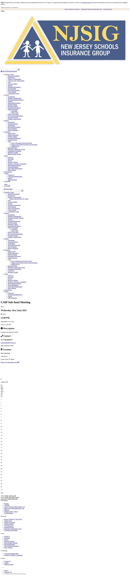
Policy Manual (12, 170)
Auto (9, 82)
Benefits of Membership (14, 98)
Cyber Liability (12, 92)
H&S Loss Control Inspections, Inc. (14, 508)
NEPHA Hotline (12, 104)
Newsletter (14, 111)
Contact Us (11, 175)
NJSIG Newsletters (13, 135)
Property (10, 85)
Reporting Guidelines (14, 76)
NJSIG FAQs (11, 133)
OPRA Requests (12, 180)
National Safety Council (11, 511)
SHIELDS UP (15, 146)
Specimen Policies (13, 117)
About (6, 156)
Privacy (6, 570)
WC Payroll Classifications (15, 116)
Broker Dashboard (107, 9)
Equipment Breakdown (14, 87)
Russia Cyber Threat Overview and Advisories (24, 144)
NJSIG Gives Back (13, 114)
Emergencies (11, 77)
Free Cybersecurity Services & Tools (21, 143)
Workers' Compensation (14, 79)
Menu (6, 184)
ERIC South (15, 497)
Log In (6, 181)
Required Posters (12, 148)
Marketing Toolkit (13, 152)
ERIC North (8, 496)
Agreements (11, 122)
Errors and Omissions (14, 90)
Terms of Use (8, 572)
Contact (6, 173)
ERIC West (8, 497)
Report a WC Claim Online (16, 80)
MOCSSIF (14, 499)
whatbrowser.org (86, 2)
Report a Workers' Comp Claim (72, 9)
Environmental (12, 88)
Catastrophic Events (13, 93)
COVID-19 (11, 270)
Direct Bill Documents (14, 103)
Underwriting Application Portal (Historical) (91, 9)
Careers (10, 178)
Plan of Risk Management (9, 71)
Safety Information (13, 109)
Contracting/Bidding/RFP (15, 176)
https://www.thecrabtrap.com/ (9, 362)
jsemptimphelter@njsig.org (8, 342)
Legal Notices (8, 172)
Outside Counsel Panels (14, 119)
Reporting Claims (9, 74)
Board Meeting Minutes (14, 165)
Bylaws (10, 160)
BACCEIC (4, 499)
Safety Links (14, 112)
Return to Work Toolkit (14, 154)
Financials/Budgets (13, 167)
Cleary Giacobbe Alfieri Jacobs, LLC (14, 507)
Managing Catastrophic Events (16, 149)
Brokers (6, 120)
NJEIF (9, 499)
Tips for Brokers (12, 128)
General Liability (12, 84)
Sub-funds (11, 159)
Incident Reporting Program (15, 100)
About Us (10, 157)
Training (10, 101)
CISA (9, 141)
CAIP (14, 496)
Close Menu (8, 189)
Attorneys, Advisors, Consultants (17, 164)
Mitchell (6, 510)
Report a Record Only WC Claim (19, 199)
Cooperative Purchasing (14, 151)
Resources (7, 132)
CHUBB (6, 505)
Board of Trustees (13, 162)
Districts (6, 95)
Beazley (6, 503)
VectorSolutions (8, 513)
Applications (11, 96)
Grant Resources (12, 140)
